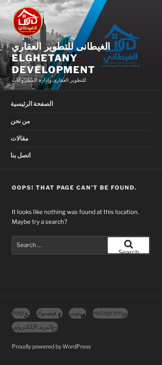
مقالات (20, 138)
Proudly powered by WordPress (51, 346)
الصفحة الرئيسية (32, 103)
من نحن (20, 121)
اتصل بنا (21, 155)
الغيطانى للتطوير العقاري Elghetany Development (61, 58)
